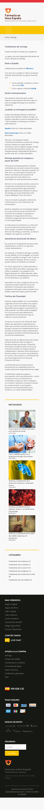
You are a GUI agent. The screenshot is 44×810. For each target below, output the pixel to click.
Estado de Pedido (12, 659)
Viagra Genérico (11, 607)
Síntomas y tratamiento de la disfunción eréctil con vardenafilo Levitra (21, 483)
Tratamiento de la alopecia (18, 561)
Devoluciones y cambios (15, 662)
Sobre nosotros (11, 670)
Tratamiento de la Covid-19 (18, 568)
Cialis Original (10, 611)
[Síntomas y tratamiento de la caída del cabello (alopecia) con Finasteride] (22, 523)
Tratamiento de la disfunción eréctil (22, 574)
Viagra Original (11, 604)
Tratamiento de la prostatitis (19, 580)
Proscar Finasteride (13, 629)
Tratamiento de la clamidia (18, 564)
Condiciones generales (14, 673)
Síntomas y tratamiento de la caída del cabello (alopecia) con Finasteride (21, 535)
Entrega (8, 655)
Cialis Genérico (11, 615)
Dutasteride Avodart (13, 622)
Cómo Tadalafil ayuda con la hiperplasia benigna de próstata (21, 455)
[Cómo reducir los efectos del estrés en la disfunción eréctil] (22, 419)
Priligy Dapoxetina (12, 625)
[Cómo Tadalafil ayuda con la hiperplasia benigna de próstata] (22, 444)
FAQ (6, 677)
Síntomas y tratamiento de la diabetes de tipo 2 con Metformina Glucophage (21, 509)
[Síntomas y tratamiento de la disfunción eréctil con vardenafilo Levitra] (22, 470)
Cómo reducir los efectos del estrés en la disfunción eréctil (22, 430)
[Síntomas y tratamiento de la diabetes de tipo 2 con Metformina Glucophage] (22, 497)
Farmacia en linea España (13, 17)
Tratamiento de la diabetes (19, 571)
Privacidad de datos (13, 666)
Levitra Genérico (12, 618)
